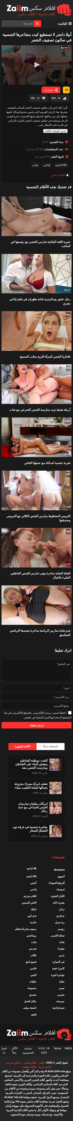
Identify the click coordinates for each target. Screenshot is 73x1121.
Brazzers (59, 869)
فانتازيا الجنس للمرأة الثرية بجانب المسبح (45, 356)
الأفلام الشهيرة (23, 746)
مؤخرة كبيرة (58, 974)
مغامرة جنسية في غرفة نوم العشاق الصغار (30, 828)
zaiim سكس (58, 175)
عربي (62, 955)
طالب (33, 955)
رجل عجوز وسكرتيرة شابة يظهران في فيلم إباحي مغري (40, 301)
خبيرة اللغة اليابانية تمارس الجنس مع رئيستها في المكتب (40, 244)
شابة (62, 942)
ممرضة (60, 1001)
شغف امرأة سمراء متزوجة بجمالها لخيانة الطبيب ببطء (31, 785)
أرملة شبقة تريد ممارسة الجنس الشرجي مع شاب (39, 409)
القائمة (62, 24)
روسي (61, 928)
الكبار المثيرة (58, 896)
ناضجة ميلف (29, 1007)
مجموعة (32, 988)
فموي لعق (30, 961)
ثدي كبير (32, 915)
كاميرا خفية (58, 968)
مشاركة (49, 89)
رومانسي (31, 935)
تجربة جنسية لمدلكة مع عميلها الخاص (47, 463)
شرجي (32, 948)
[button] (36, 65)
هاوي (33, 1014)
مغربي (61, 994)
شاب (35, 165)
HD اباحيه (61, 165)
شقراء (61, 948)
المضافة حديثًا (50, 746)
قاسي (33, 968)
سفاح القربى (58, 935)
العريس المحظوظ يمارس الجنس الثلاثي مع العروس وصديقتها (38, 518)
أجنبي (33, 882)
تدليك (33, 909)
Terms (57, 1048)
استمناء (61, 889)
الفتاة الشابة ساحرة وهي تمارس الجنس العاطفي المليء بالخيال (40, 575)
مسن (62, 988)
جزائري (60, 915)
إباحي (46, 165)
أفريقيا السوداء (57, 882)
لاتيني (33, 974)
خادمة (33, 922)
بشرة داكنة (59, 902)
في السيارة (59, 961)
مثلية (62, 981)
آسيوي (61, 876)
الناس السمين (29, 902)
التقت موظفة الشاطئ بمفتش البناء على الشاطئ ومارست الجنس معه (31, 764)
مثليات (32, 981)
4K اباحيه (31, 868)
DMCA (68, 1048)
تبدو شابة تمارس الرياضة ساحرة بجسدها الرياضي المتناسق (40, 632)
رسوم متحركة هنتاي (25, 928)
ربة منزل (60, 922)
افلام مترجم (30, 896)
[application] (36, 65)
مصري (32, 994)
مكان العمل (30, 1001)
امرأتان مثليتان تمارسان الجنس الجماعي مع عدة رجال (33, 807)
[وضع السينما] (66, 90)
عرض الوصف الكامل (55, 131)
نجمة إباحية (58, 1007)
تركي (62, 909)
